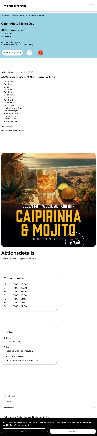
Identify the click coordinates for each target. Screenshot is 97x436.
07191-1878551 (13, 341)
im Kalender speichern (12, 53)
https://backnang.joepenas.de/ (22, 360)
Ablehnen (24, 431)
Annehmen (72, 431)
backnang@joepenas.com (19, 350)
